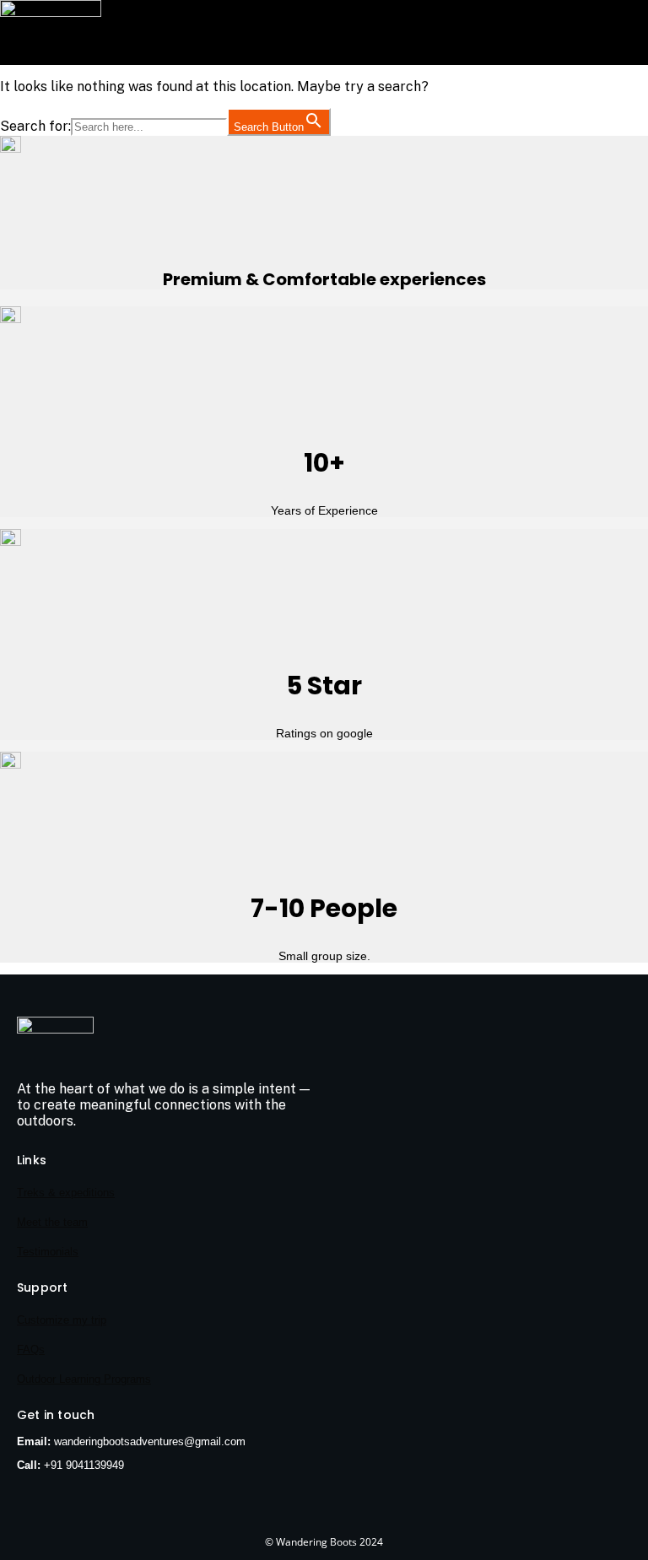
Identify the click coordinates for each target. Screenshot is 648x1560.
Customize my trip (61, 1320)
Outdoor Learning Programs (84, 1379)
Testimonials (47, 1251)
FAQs (31, 1349)
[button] (317, 55)
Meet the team (52, 1222)
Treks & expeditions (66, 1192)
